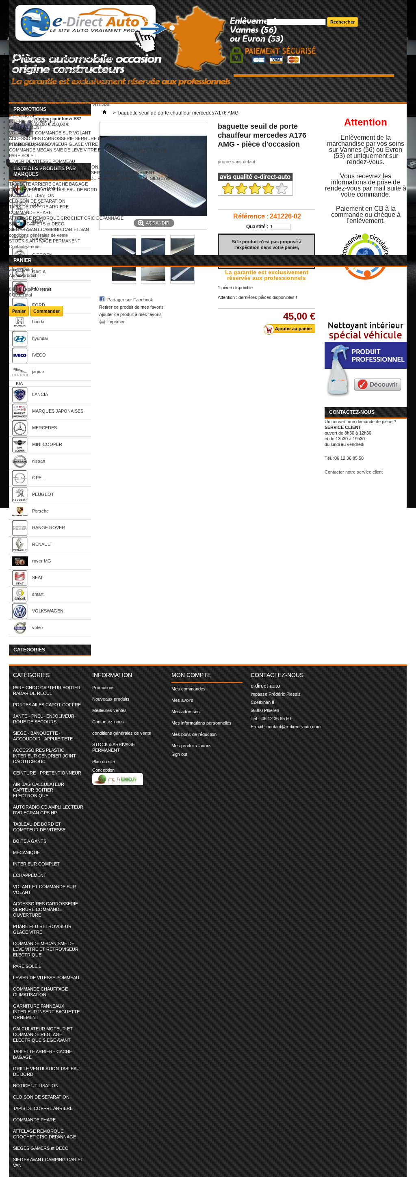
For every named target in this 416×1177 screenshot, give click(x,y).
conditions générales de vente (38, 235)
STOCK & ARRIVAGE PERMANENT (44, 240)
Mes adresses (185, 711)
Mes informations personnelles (201, 722)
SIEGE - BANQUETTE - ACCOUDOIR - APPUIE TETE (63, 76)
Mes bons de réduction (194, 734)
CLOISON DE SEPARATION (37, 201)
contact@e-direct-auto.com (293, 726)
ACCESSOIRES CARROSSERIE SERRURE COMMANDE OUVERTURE (81, 138)
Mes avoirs (182, 700)
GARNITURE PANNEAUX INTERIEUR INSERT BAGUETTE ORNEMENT (82, 172)
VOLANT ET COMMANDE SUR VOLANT (50, 132)
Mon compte (191, 675)
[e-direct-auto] (137, 25)
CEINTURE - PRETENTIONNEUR (43, 87)
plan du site (277, 8)
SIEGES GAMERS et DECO (37, 223)
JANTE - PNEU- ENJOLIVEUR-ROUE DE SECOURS (62, 70)
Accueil (16, 53)
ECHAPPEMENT (25, 127)
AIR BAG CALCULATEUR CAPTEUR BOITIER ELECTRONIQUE (73, 93)
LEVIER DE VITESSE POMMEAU (42, 161)
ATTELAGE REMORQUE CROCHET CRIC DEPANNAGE (66, 218)
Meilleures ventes (109, 710)
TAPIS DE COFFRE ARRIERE (39, 206)
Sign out (179, 754)
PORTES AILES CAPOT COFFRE (43, 64)
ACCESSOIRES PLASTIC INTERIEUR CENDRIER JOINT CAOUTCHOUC (83, 81)
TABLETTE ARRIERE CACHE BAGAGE (48, 184)
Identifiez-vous (302, 49)
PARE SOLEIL (23, 155)
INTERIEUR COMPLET (32, 121)
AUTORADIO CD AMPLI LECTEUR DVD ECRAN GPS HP (66, 98)
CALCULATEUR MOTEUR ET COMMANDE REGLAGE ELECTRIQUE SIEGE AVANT (93, 178)
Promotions (103, 687)
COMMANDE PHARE (30, 212)
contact (273, 2)
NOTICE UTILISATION (31, 195)
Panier (22, 260)
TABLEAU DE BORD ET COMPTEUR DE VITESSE (59, 104)
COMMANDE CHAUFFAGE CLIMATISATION (53, 166)
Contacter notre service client (354, 472)
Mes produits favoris (191, 745)
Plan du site (103, 761)
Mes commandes (188, 688)
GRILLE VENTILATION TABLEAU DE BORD (53, 189)
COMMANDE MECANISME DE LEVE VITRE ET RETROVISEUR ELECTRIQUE (88, 149)
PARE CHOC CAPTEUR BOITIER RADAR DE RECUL (63, 58)
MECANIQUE (22, 115)
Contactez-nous (25, 246)
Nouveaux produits (111, 699)
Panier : (280, 37)
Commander (46, 311)
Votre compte (279, 43)
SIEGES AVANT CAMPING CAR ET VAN (49, 229)
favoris (273, 14)
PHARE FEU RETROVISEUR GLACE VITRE (53, 144)
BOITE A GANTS (25, 110)
